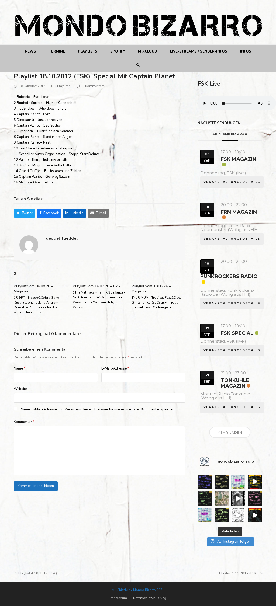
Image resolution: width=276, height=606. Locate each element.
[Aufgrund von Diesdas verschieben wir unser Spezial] (205, 482)
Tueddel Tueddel (61, 238)
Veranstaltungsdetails (231, 182)
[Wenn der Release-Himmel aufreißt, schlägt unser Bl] (255, 482)
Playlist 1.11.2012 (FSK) (238, 573)
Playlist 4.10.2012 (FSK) (35, 573)
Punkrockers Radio (229, 276)
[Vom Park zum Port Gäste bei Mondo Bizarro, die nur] (222, 498)
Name (19, 368)
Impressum (118, 598)
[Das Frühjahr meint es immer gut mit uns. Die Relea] (255, 498)
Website (20, 388)
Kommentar (24, 421)
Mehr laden (229, 432)
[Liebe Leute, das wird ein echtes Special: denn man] (238, 498)
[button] (138, 65)
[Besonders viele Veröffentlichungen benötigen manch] (205, 515)
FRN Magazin (239, 212)
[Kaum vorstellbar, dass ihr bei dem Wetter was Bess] (222, 482)
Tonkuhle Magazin (235, 383)
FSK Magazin (238, 159)
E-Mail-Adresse (115, 368)
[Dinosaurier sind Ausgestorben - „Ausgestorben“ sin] (238, 515)
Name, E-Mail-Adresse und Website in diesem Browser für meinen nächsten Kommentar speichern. (99, 409)
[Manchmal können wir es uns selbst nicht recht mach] (238, 482)
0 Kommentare (93, 86)
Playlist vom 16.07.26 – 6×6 (96, 286)
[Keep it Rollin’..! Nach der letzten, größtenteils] (205, 498)
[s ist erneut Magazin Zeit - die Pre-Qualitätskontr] (222, 515)
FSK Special (237, 333)
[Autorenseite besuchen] (28, 244)
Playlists (63, 86)
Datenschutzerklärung (149, 598)
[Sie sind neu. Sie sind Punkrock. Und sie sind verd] (255, 515)
